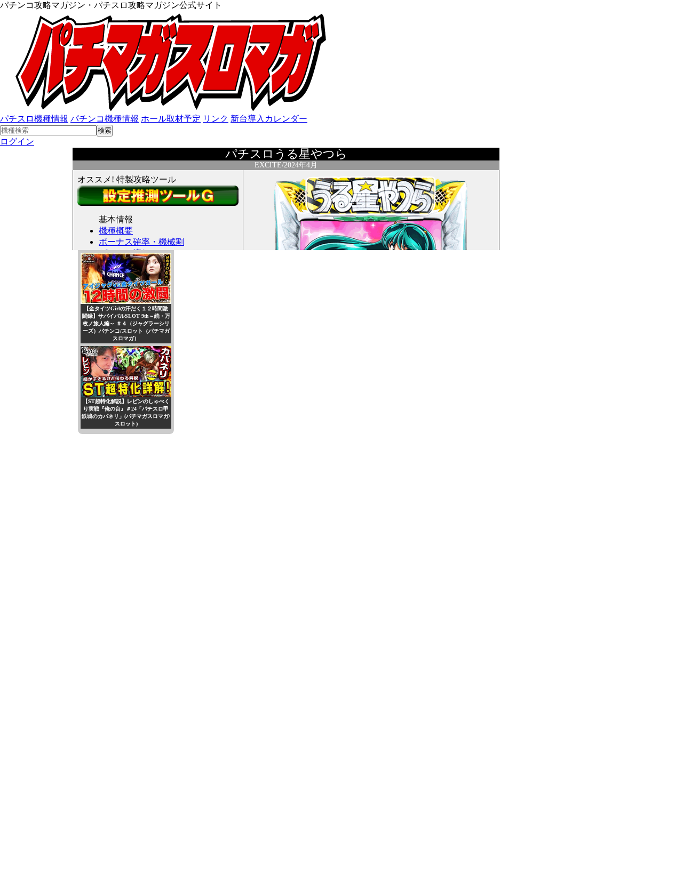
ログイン (17, 141)
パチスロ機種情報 (34, 118)
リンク (215, 118)
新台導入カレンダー (269, 118)
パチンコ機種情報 (104, 118)
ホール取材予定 (171, 118)
